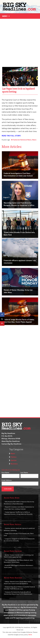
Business (14, 464)
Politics (13, 457)
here (30, 634)
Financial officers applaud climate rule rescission (20, 261)
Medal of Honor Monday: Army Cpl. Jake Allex (18, 291)
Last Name (24, 472)
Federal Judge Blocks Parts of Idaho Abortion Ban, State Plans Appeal (19, 320)
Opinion (14, 460)
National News (26, 140)
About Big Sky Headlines (11, 441)
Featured (16, 140)
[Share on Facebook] (2, 314)
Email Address (7, 480)
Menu (4, 16)
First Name (6, 472)
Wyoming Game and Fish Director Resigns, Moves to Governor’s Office (19, 204)
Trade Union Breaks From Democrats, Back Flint (19, 233)
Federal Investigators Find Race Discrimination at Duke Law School (18, 174)
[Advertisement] (20, 42)
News (34, 140)
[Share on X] (2, 319)
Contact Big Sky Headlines (11, 444)
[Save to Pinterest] (2, 323)
